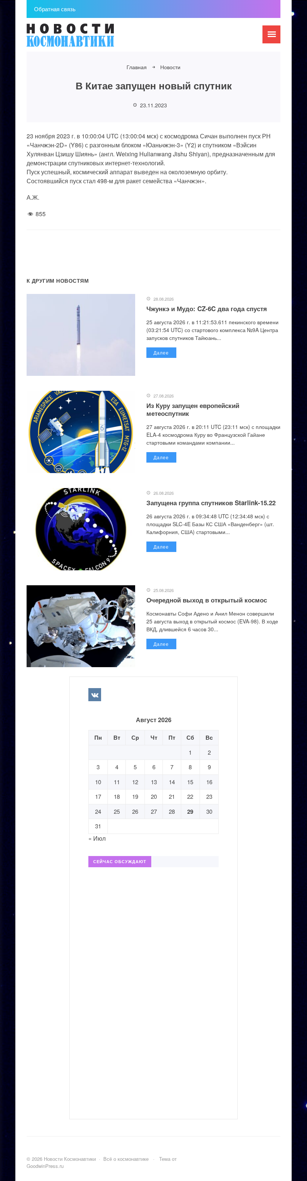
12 (135, 782)
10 (98, 782)
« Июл (97, 838)
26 (135, 811)
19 (135, 796)
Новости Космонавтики (83, 38)
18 (117, 796)
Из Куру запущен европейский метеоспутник (192, 409)
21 (172, 796)
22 (190, 796)
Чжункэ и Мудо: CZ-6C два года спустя (206, 308)
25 (117, 811)
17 (98, 796)
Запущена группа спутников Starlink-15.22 (211, 502)
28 (172, 811)
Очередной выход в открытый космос (206, 599)
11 (117, 782)
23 (209, 796)
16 (209, 782)
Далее (161, 352)
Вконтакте (94, 694)
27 (154, 811)
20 (154, 796)
